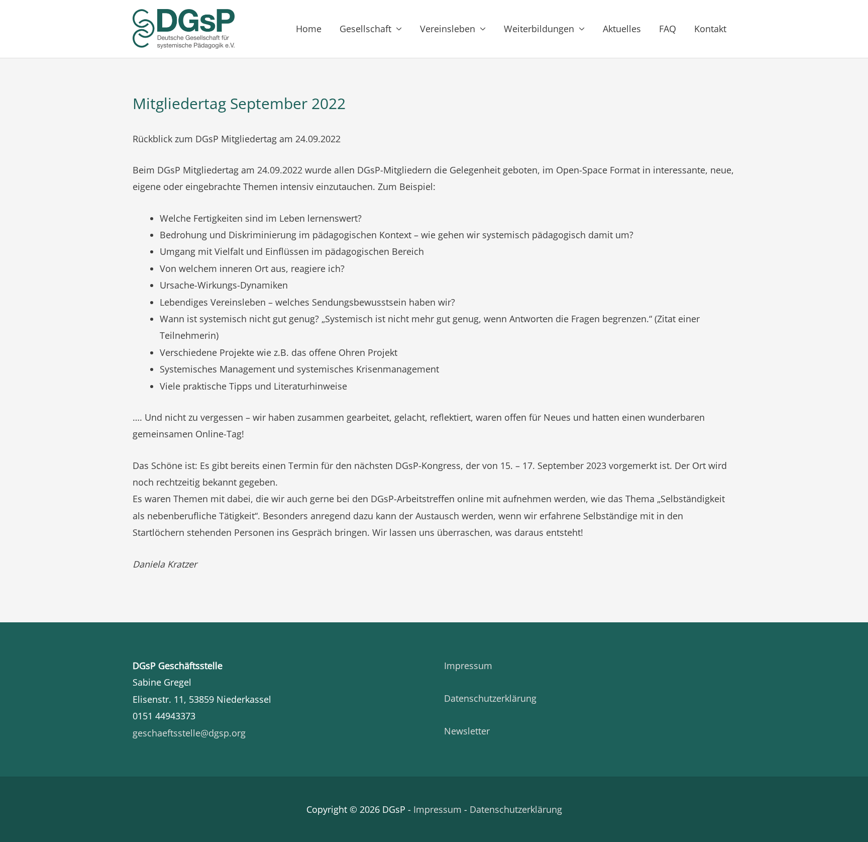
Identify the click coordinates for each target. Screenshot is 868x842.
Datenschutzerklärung (490, 698)
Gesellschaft (365, 29)
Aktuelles (622, 29)
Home (308, 29)
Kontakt (710, 29)
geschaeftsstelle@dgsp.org (189, 733)
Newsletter (467, 731)
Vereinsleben (447, 29)
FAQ (667, 29)
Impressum (468, 666)
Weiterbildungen (539, 29)
